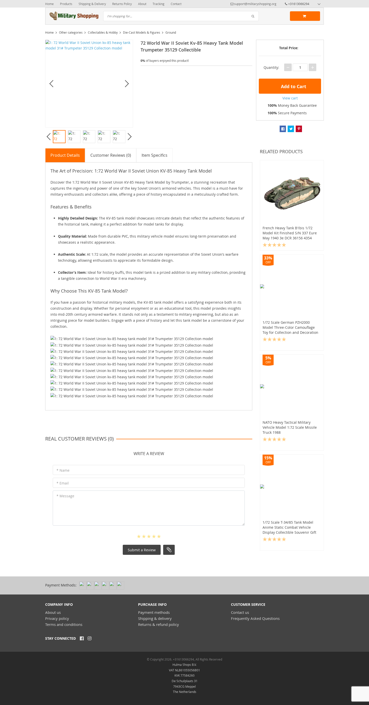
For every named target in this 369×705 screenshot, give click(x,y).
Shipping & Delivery (92, 4)
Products (66, 4)
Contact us (240, 612)
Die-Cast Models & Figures (141, 32)
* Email (62, 483)
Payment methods (154, 612)
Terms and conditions (63, 624)
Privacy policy (57, 618)
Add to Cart (293, 86)
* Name (63, 470)
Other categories (71, 32)
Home (49, 4)
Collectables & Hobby (103, 32)
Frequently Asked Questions (255, 618)
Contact (176, 4)
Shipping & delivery (155, 618)
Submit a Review (142, 550)
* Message (65, 496)
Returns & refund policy (158, 624)
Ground (170, 32)
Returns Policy (122, 4)
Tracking (158, 4)
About (142, 4)
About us (53, 612)
